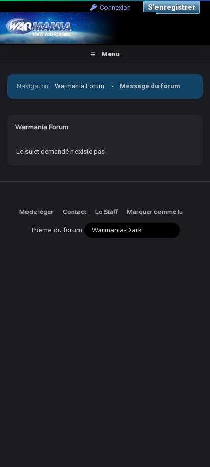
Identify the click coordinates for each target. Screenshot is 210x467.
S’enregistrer (171, 7)
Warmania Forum (79, 86)
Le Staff (106, 211)
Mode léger (36, 211)
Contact (74, 211)
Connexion (114, 7)
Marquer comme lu (155, 211)
